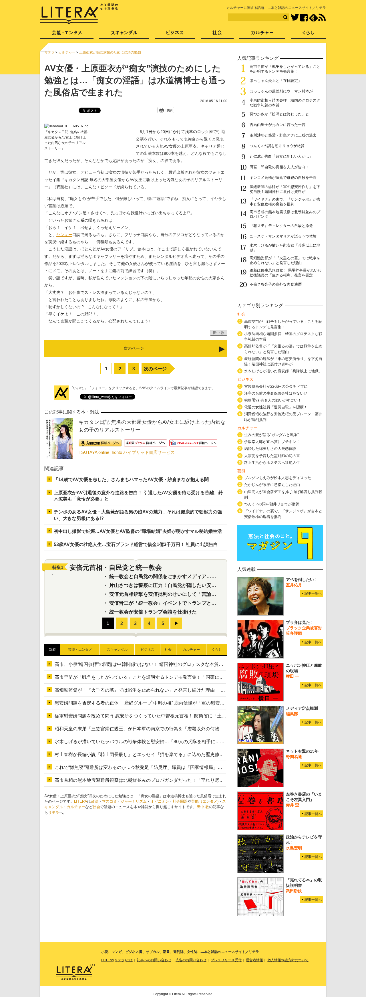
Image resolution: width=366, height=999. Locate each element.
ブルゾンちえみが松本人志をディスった (277, 478)
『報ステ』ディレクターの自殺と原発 (281, 225)
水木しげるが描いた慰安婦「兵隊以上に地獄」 (283, 371)
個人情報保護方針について (288, 960)
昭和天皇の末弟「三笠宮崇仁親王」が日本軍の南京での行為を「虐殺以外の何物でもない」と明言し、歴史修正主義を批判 (180, 728)
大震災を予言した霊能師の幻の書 (272, 456)
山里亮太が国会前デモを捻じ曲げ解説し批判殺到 (283, 494)
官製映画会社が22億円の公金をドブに (276, 386)
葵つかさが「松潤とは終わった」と (279, 114)
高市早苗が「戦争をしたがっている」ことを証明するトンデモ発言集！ (285, 69)
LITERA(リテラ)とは (117, 960)
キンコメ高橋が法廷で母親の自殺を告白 (283, 177)
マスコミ (109, 801)
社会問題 (180, 801)
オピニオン (159, 801)
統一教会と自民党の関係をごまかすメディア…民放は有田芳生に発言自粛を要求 (196, 576)
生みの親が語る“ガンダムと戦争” (271, 435)
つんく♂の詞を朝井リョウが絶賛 (277, 146)
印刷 (169, 110)
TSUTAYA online (94, 452)
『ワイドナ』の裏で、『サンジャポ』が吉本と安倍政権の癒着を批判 (285, 201)
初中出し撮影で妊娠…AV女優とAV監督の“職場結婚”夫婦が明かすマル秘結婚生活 (138, 531)
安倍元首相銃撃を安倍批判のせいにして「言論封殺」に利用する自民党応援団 (194, 594)
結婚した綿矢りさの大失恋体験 (270, 448)
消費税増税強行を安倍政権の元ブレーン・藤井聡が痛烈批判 (283, 417)
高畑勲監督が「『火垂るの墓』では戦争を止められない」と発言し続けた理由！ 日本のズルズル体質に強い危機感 (172, 690)
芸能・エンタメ (67, 34)
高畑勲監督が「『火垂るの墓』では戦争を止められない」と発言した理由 (285, 260)
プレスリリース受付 (226, 960)
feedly (313, 17)
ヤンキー (64, 234)
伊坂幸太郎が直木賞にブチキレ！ (272, 442)
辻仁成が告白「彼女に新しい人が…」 (281, 156)
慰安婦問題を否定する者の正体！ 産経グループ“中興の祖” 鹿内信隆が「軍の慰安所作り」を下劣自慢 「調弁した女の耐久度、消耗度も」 (195, 703)
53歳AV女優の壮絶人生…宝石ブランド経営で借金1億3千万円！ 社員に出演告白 (136, 544)
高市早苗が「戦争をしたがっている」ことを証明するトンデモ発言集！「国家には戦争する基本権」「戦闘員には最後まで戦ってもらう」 (196, 677)
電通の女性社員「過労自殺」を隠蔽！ (275, 407)
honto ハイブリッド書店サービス (143, 452)
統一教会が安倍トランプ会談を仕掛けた (153, 612)
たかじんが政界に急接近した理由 (272, 484)
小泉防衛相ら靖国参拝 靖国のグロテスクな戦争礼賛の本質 (283, 336)
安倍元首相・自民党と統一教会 (115, 567)
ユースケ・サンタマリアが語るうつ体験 (283, 236)
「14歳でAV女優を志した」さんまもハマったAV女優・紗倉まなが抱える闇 (131, 479)
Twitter (295, 17)
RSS (322, 17)
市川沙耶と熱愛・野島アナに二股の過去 (283, 135)
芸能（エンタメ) (204, 801)
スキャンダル (124, 34)
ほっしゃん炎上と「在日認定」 (276, 80)
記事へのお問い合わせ (154, 960)
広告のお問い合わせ (191, 960)
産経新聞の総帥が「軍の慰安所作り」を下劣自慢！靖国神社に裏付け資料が (285, 189)
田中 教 (203, 807)
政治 (94, 801)
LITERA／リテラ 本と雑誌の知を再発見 (79, 13)
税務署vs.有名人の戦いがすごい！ (272, 400)
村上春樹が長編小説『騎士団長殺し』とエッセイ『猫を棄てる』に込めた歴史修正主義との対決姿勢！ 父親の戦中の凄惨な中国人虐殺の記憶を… (204, 754)
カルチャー (76, 807)
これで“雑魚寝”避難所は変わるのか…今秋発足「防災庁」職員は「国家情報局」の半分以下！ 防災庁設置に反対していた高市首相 (187, 767)
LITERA (80, 801)
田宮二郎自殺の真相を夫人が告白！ (279, 167)
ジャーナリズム (134, 801)
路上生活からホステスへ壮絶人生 (272, 462)
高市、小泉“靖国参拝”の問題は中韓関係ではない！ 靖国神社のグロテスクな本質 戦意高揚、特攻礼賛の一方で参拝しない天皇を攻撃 (192, 664)
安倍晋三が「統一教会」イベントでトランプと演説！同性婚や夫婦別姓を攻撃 (194, 603)
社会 (96, 807)
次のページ (155, 368)
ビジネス (175, 34)
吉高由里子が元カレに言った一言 (277, 124)
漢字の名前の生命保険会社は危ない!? (275, 393)
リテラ (53, 812)
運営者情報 (254, 960)
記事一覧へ (313, 594)
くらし (308, 34)
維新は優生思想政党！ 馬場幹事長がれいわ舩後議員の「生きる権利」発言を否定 (285, 272)
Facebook (304, 17)
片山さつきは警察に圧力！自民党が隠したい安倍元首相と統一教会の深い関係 (194, 585)
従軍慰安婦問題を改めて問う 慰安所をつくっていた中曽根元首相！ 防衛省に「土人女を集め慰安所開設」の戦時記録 (175, 715)
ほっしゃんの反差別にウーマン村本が (281, 91)
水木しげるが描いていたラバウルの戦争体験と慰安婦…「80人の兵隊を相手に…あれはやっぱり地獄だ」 (162, 741)
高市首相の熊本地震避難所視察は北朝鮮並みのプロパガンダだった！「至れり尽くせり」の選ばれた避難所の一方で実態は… (183, 780)
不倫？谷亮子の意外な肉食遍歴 (276, 284)
